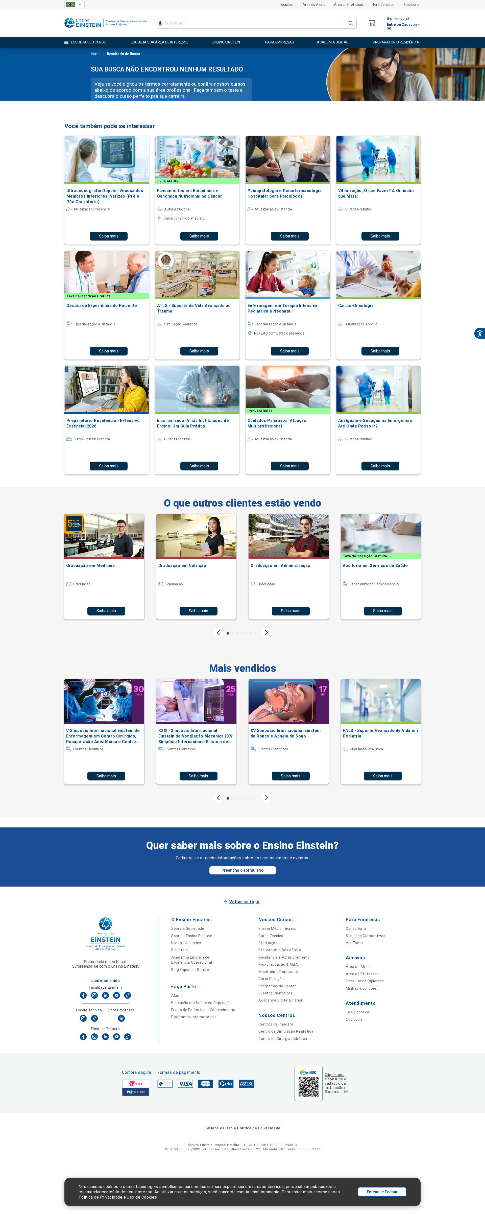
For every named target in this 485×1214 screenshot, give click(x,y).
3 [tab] (237, 633)
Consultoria (356, 928)
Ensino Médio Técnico (277, 928)
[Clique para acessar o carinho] (372, 23)
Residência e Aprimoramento (284, 957)
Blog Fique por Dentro (190, 970)
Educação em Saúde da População (201, 1003)
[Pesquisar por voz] (160, 23)
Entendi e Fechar (382, 1191)
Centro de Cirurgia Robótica (282, 1039)
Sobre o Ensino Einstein (191, 936)
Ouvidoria (411, 4)
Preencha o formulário (243, 870)
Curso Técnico (270, 936)
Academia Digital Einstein (280, 1000)
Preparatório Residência (279, 950)
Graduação (267, 943)
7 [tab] (255, 633)
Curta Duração (271, 979)
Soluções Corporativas (365, 936)
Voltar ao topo (244, 901)
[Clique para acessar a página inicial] (105, 29)
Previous (218, 633)
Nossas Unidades (186, 943)
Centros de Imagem (275, 1024)
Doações (287, 4)
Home (96, 54)
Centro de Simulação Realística (285, 1031)
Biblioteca (180, 950)
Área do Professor (348, 4)
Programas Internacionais (194, 1017)
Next (266, 633)
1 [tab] (228, 633)
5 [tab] (246, 633)
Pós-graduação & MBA (278, 964)
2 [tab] (232, 633)
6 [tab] (250, 633)
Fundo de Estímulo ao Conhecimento (203, 1010)
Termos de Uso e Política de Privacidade (242, 1128)
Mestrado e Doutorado (278, 972)
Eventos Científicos (275, 993)
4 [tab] (241, 633)
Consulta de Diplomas (365, 981)
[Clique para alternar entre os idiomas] (74, 4)
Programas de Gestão (277, 986)
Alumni (177, 995)
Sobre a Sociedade (187, 928)
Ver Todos (354, 943)
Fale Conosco (383, 4)
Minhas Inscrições (361, 988)
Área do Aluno (314, 4)
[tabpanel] (104, 566)
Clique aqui (334, 1075)
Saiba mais (108, 236)
